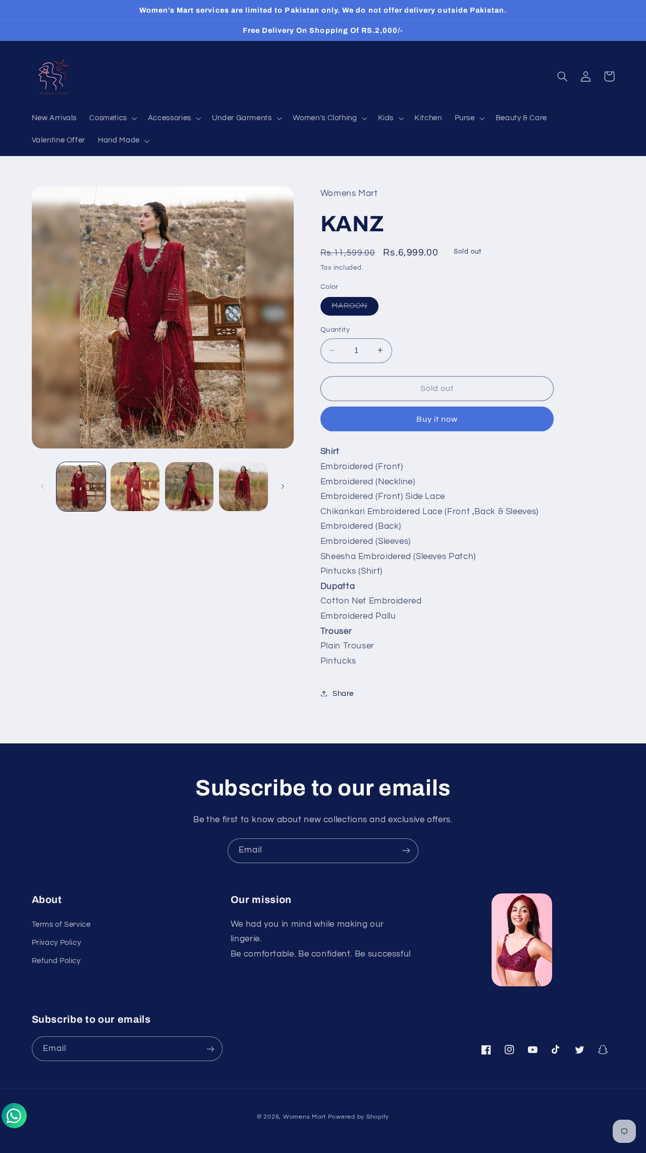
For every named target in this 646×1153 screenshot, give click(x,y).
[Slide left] (43, 486)
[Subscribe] (406, 850)
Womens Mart (304, 1117)
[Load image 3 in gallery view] (189, 486)
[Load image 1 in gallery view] (81, 486)
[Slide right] (283, 486)
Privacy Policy (56, 942)
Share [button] (343, 693)
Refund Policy (56, 961)
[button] (112, 119)
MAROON (355, 308)
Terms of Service (61, 924)
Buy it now (437, 419)
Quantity (335, 329)
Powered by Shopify (358, 1117)
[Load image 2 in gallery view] (135, 486)
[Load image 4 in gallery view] (243, 486)
